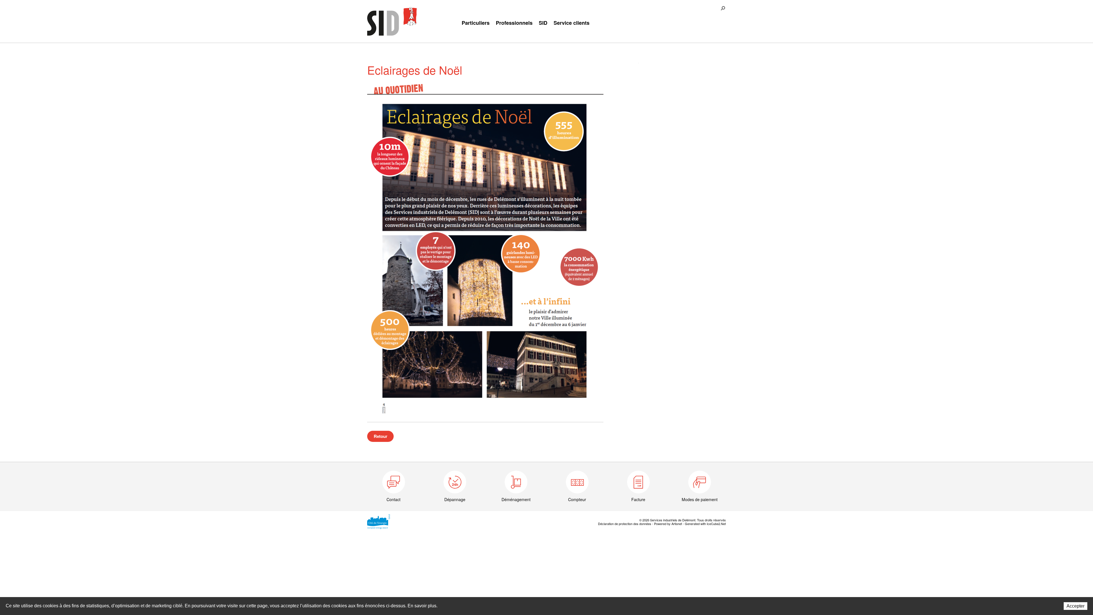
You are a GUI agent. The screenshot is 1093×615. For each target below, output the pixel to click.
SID (543, 22)
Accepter (1075, 606)
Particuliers (476, 22)
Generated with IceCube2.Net (705, 523)
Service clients (571, 22)
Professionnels (514, 22)
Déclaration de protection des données (624, 523)
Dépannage (454, 499)
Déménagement (516, 499)
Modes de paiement (700, 499)
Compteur (577, 499)
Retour (380, 436)
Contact (393, 499)
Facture (638, 499)
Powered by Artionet (668, 523)
